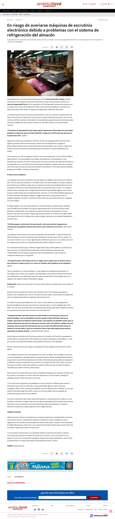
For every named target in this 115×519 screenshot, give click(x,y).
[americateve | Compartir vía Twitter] (57, 47)
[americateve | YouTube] (43, 509)
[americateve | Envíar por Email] (66, 47)
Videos (33, 11)
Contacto (40, 11)
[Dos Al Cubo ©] (99, 517)
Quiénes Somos (89, 509)
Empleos (106, 509)
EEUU (14, 11)
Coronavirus (26, 14)
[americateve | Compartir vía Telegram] (71, 47)
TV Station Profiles (42, 514)
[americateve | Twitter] (35, 509)
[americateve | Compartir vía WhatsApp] (62, 47)
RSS (95, 509)
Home (11, 20)
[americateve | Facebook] (39, 509)
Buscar (48, 11)
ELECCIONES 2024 (19, 477)
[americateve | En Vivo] (89, 4)
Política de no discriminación (14, 514)
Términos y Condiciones (30, 514)
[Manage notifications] (110, 511)
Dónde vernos (81, 509)
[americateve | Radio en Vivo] (106, 4)
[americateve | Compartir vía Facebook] (52, 47)
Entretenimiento (23, 11)
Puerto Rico (6, 11)
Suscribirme (94, 497)
